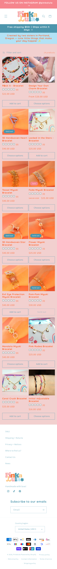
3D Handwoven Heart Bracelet (14, 139)
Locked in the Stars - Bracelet (41, 139)
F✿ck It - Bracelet (13, 85)
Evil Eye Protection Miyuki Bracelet (13, 295)
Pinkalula (17, 555)
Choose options (42, 103)
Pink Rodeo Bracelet (41, 346)
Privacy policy (44, 555)
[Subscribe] (43, 509)
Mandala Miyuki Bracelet (11, 347)
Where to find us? (13, 450)
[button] (6, 16)
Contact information (29, 559)
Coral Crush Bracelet (14, 398)
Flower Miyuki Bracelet (37, 243)
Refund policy (13, 559)
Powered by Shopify (28, 555)
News (7, 463)
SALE (7, 431)
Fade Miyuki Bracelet (41, 190)
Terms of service (46, 559)
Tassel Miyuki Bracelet (10, 191)
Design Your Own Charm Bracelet (39, 87)
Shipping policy (30, 563)
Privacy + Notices (13, 444)
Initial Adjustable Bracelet (39, 400)
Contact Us (10, 457)
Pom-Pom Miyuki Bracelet (38, 295)
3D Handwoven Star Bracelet (14, 243)
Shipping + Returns (14, 438)
